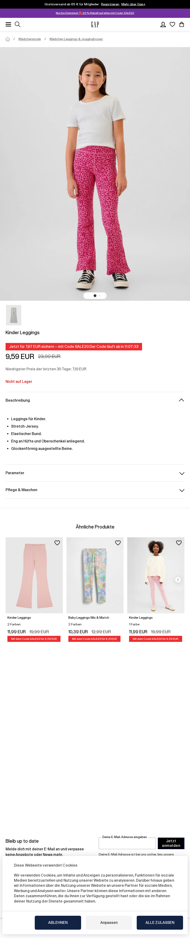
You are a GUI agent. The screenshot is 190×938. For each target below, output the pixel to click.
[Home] (8, 39)
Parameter (15, 473)
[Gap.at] (95, 24)
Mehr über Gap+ (133, 4)
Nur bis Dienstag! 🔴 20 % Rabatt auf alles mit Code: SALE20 (95, 13)
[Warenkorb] (181, 24)
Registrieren (110, 4)
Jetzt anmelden (171, 843)
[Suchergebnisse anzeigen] (17, 24)
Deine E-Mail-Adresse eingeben (124, 837)
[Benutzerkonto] (163, 24)
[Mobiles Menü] (8, 24)
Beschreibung (18, 400)
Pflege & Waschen (21, 490)
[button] (95, 295)
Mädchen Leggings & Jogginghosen (76, 39)
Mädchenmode (30, 39)
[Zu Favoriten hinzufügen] (57, 543)
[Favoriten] (172, 24)
